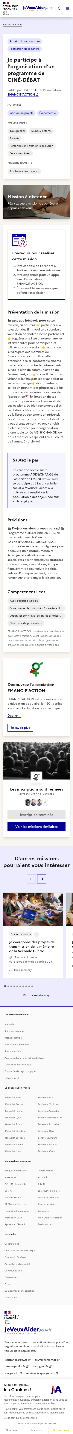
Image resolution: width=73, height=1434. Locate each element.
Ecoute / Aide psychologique (20, 1071)
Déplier (12, 715)
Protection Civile (13, 1217)
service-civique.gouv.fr (40, 1373)
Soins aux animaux (14, 1031)
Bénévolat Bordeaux (15, 1138)
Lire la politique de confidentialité (20, 1418)
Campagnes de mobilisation (19, 1291)
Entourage (43, 1211)
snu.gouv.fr (11, 1373)
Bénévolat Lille (45, 1097)
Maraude (9, 1024)
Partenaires (10, 1277)
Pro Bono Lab (45, 1224)
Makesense (10, 1177)
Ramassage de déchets (16, 1044)
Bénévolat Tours (13, 1124)
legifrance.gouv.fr (15, 1360)
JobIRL (41, 1184)
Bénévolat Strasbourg (16, 1131)
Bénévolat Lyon (12, 1117)
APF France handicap (15, 1204)
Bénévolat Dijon (46, 1131)
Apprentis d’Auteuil (14, 1224)
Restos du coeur (46, 1204)
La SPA (8, 1191)
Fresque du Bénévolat (16, 1257)
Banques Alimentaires (16, 1170)
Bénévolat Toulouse (48, 1104)
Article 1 (42, 1177)
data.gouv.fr (40, 1366)
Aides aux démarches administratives (24, 1058)
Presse (7, 1284)
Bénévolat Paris (12, 1097)
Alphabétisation (13, 1037)
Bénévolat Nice (12, 1151)
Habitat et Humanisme (16, 1211)
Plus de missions (35, 995)
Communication (13, 1270)
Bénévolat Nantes (47, 1144)
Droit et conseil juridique (17, 1064)
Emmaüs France (12, 1197)
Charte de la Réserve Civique (19, 1250)
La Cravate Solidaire (49, 1191)
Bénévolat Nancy (13, 1144)
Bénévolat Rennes (13, 1111)
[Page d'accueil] (37, 8)
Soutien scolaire (13, 1051)
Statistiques (10, 1297)
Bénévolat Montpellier (50, 1117)
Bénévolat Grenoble (49, 1111)
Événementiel (11, 1078)
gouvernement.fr (45, 1360)
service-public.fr (14, 1366)
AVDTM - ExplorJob (15, 1184)
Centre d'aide (11, 1244)
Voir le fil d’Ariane (12, 24)
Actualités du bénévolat (17, 1264)
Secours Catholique (48, 1197)
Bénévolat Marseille (48, 1124)
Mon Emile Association (50, 1217)
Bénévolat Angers (47, 1138)
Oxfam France (45, 1170)
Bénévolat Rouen (13, 1104)
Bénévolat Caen (46, 1151)
